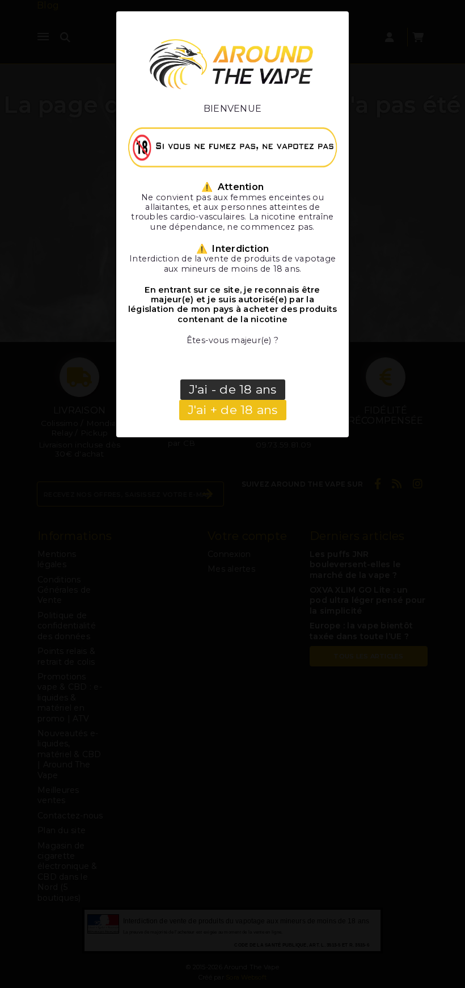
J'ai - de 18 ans (233, 389)
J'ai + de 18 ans (233, 410)
